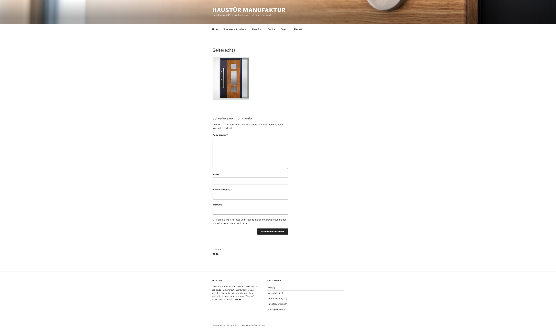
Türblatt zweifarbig (276, 304)
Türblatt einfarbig (275, 298)
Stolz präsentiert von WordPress (250, 325)
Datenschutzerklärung (222, 325)
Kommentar (220, 135)
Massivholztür (273, 293)
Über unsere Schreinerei (235, 29)
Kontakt (298, 29)
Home (215, 29)
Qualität (272, 29)
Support (285, 29)
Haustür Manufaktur (249, 10)
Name (217, 174)
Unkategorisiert (274, 309)
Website (217, 204)
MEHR (238, 299)
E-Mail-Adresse (222, 189)
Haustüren (257, 29)
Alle (269, 287)
